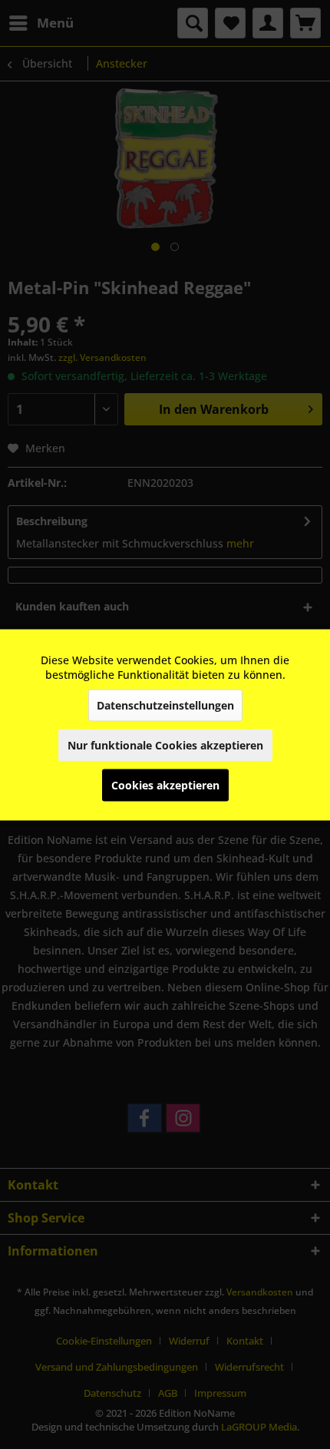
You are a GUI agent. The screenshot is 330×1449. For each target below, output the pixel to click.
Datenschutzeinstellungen (165, 704)
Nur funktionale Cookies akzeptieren (165, 744)
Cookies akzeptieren (165, 784)
